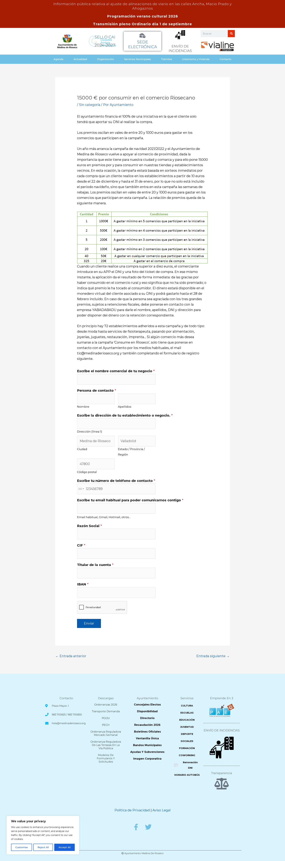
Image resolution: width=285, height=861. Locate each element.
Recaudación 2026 (147, 724)
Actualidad (80, 59)
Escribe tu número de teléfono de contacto (116, 481)
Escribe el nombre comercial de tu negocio (116, 371)
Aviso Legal (161, 810)
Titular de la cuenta (95, 565)
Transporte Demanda (106, 711)
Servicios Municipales (137, 59)
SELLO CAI (105, 37)
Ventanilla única (147, 738)
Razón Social (89, 526)
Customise (21, 847)
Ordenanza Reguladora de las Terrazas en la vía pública (106, 745)
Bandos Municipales (147, 745)
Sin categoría (89, 105)
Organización (105, 59)
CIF (81, 545)
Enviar (89, 623)
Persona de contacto (96, 390)
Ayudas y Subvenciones (147, 751)
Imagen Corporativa (147, 758)
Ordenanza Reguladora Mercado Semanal (106, 733)
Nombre (83, 406)
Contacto (225, 59)
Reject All (43, 847)
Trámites (166, 59)
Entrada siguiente (213, 656)
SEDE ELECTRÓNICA (142, 44)
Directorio (147, 718)
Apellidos (124, 406)
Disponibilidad (147, 711)
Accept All (65, 847)
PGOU (106, 718)
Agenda (58, 59)
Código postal (87, 472)
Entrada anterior (70, 656)
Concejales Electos (147, 704)
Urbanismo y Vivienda (195, 59)
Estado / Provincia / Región (131, 451)
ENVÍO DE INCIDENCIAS (222, 730)
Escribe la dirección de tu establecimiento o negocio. (125, 415)
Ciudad (82, 449)
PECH (106, 724)
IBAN (83, 584)
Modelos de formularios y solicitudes (106, 758)
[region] (43, 835)
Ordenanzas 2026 (105, 704)
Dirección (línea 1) (89, 431)
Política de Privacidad (132, 810)
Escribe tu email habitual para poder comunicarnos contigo (130, 500)
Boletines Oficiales (147, 731)
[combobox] (81, 489)
